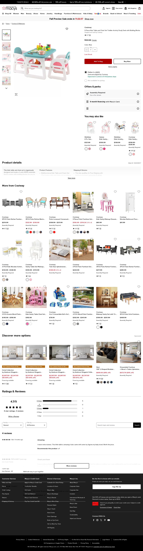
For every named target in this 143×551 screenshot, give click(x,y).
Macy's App (50, 490)
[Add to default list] (94, 122)
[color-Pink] (89, 148)
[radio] (86, 148)
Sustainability (74, 514)
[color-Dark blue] (104, 382)
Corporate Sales (74, 486)
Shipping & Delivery (8, 501)
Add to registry (112, 66)
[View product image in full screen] (16, 94)
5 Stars (39, 401)
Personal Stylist (51, 505)
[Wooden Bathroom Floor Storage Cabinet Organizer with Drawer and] (130, 202)
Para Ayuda (5, 494)
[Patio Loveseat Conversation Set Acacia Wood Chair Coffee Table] (59, 202)
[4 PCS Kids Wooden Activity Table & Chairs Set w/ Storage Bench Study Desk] (12, 250)
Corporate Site (74, 490)
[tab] (6, 35)
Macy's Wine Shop (52, 501)
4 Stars (39, 405)
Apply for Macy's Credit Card (33, 482)
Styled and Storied (75, 518)
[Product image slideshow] (41, 61)
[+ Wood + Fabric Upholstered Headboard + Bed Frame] (130, 352)
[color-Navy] (40, 232)
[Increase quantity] (95, 50)
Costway (87, 27)
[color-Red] (30, 232)
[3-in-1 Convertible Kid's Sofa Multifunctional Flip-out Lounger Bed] (59, 297)
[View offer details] (112, 94)
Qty (91, 47)
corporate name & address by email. (104, 546)
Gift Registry (50, 527)
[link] (90, 143)
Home (8, 23)
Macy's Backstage (52, 494)
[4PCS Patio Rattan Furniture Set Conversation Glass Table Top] (130, 250)
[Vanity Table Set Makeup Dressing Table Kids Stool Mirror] (36, 250)
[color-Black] (88, 232)
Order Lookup (6, 490)
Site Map (72, 511)
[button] (36, 61)
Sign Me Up (116, 487)
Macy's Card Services (31, 497)
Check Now (117, 507)
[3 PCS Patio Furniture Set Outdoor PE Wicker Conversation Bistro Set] (83, 250)
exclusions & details (95, 175)
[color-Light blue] (111, 382)
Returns (4, 497)
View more (71, 178)
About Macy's (74, 482)
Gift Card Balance (30, 494)
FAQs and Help (6, 482)
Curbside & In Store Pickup (55, 482)
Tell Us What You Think (54, 524)
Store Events (51, 512)
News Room (73, 507)
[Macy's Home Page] (9, 8)
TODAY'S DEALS (23, 2)
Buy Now (127, 61)
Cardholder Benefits (31, 486)
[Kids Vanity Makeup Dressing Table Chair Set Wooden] (106, 202)
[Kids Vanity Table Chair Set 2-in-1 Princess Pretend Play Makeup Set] (36, 297)
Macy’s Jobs (73, 503)
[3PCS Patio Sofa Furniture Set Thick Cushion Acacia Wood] (130, 297)
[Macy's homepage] (3, 23)
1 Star (39, 416)
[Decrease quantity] (86, 50)
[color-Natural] (4, 279)
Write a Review (13, 416)
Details (94, 40)
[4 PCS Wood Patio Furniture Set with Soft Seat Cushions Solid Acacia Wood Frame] (83, 297)
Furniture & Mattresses (18, 23)
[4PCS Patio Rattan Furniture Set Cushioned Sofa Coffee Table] (106, 250)
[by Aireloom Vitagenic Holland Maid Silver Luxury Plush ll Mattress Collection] (83, 352)
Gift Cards (28, 490)
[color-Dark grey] (108, 382)
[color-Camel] (101, 382)
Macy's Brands (51, 497)
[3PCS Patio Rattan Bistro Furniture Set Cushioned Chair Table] (36, 202)
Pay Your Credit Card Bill (32, 501)
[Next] (138, 128)
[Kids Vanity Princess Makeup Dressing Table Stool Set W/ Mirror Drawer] (105, 127)
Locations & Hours (52, 486)
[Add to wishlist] (67, 28)
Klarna (4, 486)
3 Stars (39, 408)
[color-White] (86, 148)
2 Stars (39, 412)
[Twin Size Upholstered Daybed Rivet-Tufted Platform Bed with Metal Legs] (59, 250)
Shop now (89, 19)
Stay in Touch (51, 509)
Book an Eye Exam (53, 520)
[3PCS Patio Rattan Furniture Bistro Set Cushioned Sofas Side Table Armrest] (12, 202)
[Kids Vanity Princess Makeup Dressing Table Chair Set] (135, 127)
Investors (72, 494)
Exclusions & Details (106, 507)
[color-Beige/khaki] (84, 232)
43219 (97, 72)
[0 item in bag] (139, 8)
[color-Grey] (34, 232)
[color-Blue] (27, 232)
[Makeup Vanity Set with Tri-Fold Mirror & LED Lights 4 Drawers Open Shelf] (106, 297)
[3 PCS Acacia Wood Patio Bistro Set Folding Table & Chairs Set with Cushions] (12, 297)
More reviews (71, 466)
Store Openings (52, 516)
